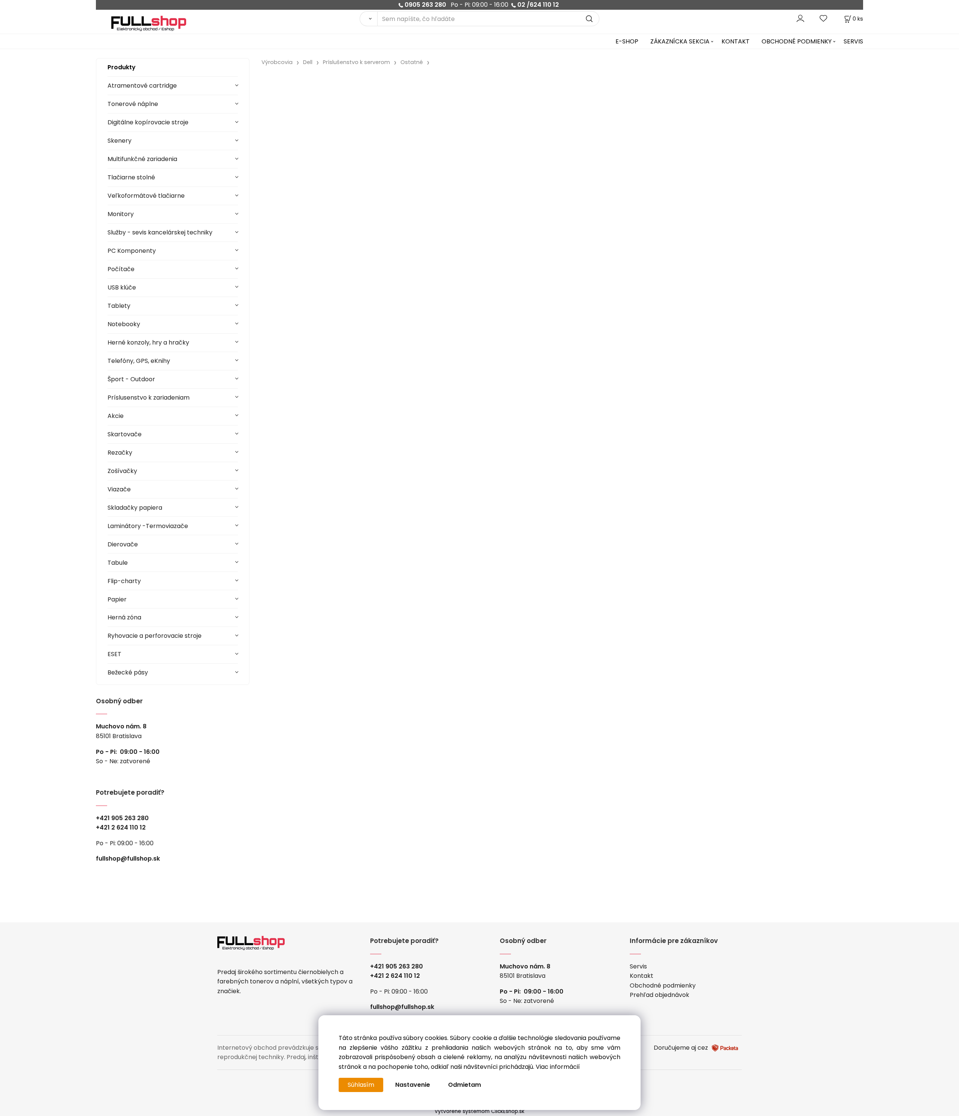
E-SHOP (626, 41)
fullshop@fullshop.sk (128, 858)
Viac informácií (558, 1066)
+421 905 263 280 (122, 818)
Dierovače (123, 544)
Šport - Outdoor (131, 379)
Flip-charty (124, 581)
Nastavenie (412, 1084)
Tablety (119, 305)
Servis (638, 966)
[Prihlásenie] (800, 18)
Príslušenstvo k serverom (356, 62)
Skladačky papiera (135, 507)
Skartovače (125, 434)
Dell (307, 62)
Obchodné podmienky (663, 985)
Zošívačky (122, 471)
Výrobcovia (277, 62)
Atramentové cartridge (142, 85)
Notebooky (124, 324)
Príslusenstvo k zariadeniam (149, 397)
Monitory (121, 214)
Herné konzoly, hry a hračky (148, 342)
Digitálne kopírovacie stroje (148, 122)
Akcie (116, 416)
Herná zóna (124, 617)
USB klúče (122, 287)
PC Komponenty (132, 250)
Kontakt (641, 975)
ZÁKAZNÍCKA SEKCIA (680, 41)
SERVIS (853, 41)
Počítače (121, 269)
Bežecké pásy (128, 672)
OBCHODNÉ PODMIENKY (797, 41)
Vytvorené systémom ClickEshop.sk (479, 1111)
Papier (117, 599)
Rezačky (120, 452)
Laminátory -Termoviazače (148, 526)
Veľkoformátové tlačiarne (146, 195)
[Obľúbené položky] (824, 18)
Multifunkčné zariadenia (142, 159)
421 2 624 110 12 (123, 827)
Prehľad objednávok (659, 995)
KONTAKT (735, 41)
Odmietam (464, 1084)
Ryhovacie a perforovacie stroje (155, 635)
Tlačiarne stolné (131, 177)
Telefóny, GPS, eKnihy (139, 361)
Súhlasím (361, 1084)
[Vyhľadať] (368, 18)
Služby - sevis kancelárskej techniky (160, 232)
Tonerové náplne (133, 104)
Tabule (118, 562)
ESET (114, 654)
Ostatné (411, 62)
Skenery (119, 140)
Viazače (119, 489)
